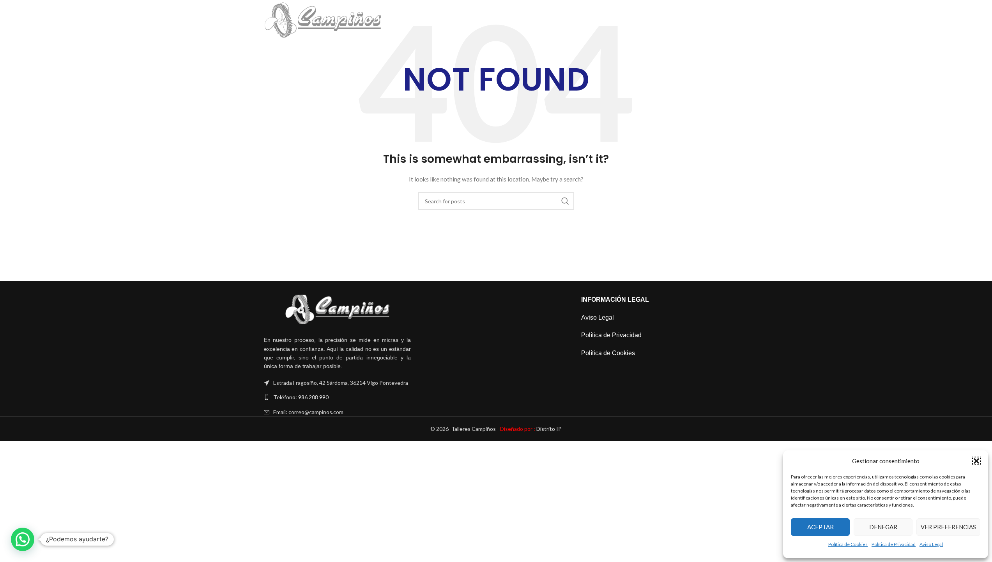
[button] (976, 461)
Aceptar (820, 526)
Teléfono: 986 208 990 (301, 397)
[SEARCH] (565, 201)
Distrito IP (531, 428)
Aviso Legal (931, 544)
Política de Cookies (848, 544)
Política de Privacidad (894, 544)
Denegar (883, 526)
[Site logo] (323, 19)
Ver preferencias (948, 526)
